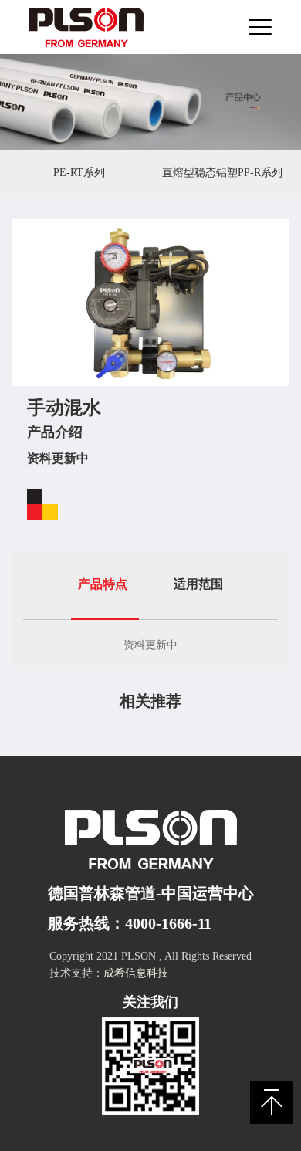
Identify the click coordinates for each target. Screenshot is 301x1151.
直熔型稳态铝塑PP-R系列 (222, 172)
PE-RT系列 (79, 172)
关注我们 (150, 1002)
